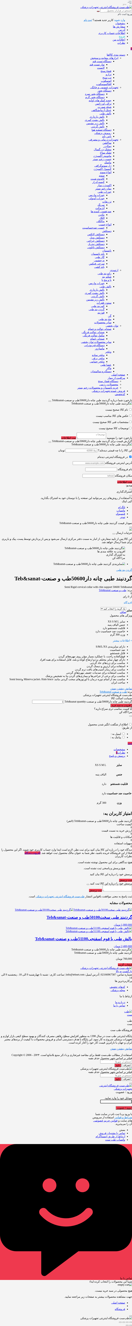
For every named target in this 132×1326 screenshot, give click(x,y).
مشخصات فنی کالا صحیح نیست (111, 422)
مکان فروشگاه (123, 475)
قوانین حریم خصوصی (105, 1120)
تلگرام (121, 507)
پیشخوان (120, 23)
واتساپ (121, 510)
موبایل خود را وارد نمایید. (118, 1098)
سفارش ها (119, 26)
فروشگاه (120, 1309)
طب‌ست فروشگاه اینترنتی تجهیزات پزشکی (60, 896)
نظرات (121, 42)
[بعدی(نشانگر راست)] (127, 1325)
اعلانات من (119, 39)
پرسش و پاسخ (117, 755)
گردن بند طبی (124, 570)
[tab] (62, 749)
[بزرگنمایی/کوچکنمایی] (130, 1322)
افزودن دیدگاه (32, 852)
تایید (118, 1065)
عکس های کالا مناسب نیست (112, 415)
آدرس (121, 29)
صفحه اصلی (118, 1302)
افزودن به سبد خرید (121, 705)
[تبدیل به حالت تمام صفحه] (127, 1322)
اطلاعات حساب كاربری (111, 33)
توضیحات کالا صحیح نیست (114, 428)
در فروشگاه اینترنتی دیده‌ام (112, 456)
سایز (129, 610)
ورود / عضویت (124, 1108)
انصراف (127, 1065)
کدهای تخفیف (117, 986)
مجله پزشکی (118, 990)
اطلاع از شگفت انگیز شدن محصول (108, 724)
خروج (122, 36)
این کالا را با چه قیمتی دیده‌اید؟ (115, 450)
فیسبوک (120, 513)
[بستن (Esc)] (120, 1322)
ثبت (130, 743)
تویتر (122, 517)
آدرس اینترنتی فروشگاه (118, 462)
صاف (123, 612)
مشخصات (119, 749)
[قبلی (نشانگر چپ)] (130, 1325)
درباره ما (120, 1002)
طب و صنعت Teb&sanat (112, 590)
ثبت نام (88, 20)
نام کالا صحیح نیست (117, 409)
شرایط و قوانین (123, 1117)
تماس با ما (119, 1005)
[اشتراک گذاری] (123, 1322)
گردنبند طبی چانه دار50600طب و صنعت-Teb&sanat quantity (98, 701)
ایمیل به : (116, 733)
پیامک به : (115, 737)
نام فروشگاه (125, 469)
